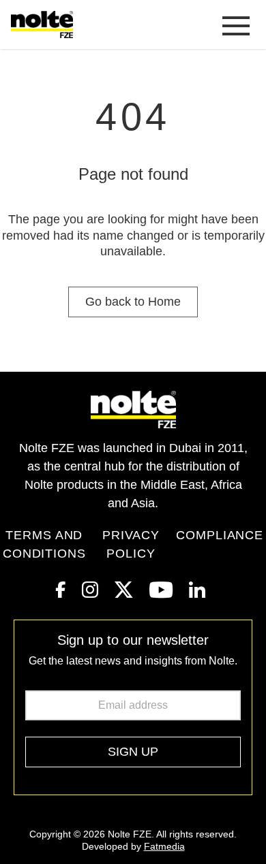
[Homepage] (44, 24)
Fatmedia (164, 846)
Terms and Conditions (44, 544)
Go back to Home (133, 301)
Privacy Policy (131, 544)
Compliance (219, 535)
